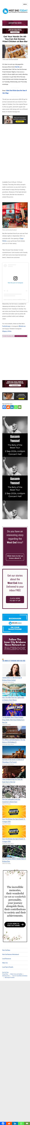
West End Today (5, 972)
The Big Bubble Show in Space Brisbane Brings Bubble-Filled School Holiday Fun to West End (13, 719)
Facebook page (6, 326)
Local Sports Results (7, 967)
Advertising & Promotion (9, 977)
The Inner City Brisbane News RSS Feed (13, 661)
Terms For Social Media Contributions (19, 975)
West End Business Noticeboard (10, 954)
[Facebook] (4, 407)
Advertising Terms (6, 975)
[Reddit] (8, 407)
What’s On (5, 963)
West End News (6, 950)
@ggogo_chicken (6, 331)
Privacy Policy (5, 974)
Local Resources (6, 959)
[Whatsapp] (16, 407)
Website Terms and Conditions (16, 974)
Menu (25, 4)
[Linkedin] (12, 407)
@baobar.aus (22, 326)
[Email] (19, 407)
